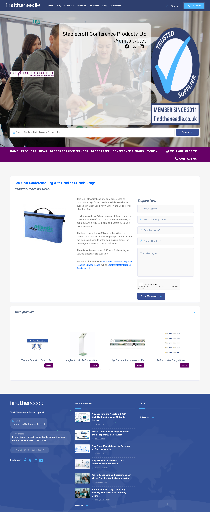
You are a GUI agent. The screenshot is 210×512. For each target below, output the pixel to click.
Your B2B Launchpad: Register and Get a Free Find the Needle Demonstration (111, 477)
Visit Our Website (183, 151)
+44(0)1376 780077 (34, 450)
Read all (79, 505)
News (43, 151)
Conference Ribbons (128, 151)
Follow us (144, 417)
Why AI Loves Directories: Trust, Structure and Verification (108, 462)
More (151, 151)
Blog (104, 5)
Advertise (81, 5)
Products (28, 151)
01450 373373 (132, 41)
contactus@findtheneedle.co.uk (29, 424)
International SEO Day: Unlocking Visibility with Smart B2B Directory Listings (109, 492)
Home (50, 5)
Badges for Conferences (69, 151)
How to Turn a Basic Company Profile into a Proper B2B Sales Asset (110, 433)
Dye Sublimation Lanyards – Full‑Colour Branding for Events (142, 360)
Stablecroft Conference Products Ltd (105, 34)
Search (185, 132)
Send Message (149, 296)
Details (49, 365)
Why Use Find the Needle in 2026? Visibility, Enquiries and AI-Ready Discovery (109, 417)
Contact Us (115, 5)
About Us (94, 5)
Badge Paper (100, 151)
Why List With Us (65, 5)
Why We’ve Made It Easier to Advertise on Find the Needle (111, 448)
